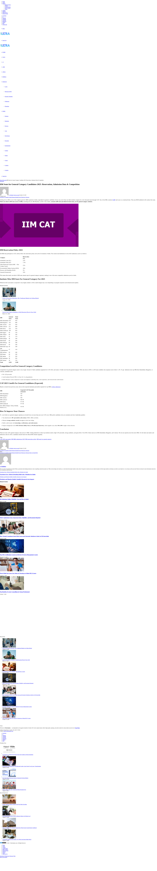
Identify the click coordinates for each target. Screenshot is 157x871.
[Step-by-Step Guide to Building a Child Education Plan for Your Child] (9, 310)
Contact (3, 10)
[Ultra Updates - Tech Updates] (9, 34)
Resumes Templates (9, 96)
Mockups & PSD (8, 91)
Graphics (6, 170)
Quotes (6, 160)
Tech (3, 57)
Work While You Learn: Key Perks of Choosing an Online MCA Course (18, 573)
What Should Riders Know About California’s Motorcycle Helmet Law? (16, 816)
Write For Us (4, 12)
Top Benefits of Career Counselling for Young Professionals (15, 591)
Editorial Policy (8, 4)
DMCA (6, 5)
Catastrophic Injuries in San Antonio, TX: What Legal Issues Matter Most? (16, 839)
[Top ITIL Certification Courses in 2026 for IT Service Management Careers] (12, 552)
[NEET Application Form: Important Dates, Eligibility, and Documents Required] (12, 515)
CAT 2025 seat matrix (5, 439)
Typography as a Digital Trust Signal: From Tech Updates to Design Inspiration (17, 754)
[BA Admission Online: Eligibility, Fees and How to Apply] (12, 496)
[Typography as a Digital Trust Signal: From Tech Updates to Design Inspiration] (9, 753)
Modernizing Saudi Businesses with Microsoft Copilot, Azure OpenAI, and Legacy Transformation (21, 766)
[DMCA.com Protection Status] (3, 843)
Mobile (4, 76)
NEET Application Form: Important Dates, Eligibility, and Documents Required (20, 517)
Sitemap (4, 11)
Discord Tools (5, 13)
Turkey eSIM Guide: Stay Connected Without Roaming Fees (14, 789)
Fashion (6, 150)
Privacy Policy (8, 8)
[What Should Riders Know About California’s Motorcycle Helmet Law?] (9, 815)
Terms (6, 9)
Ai (2, 62)
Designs (4, 81)
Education (7, 140)
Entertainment (7, 145)
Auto (6, 130)
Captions (6, 165)
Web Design (7, 135)
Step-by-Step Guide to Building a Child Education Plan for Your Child (19, 312)
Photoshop (7, 106)
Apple (4, 71)
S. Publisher (11, 195)
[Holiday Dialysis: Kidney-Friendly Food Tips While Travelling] (9, 803)
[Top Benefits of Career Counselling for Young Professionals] (12, 589)
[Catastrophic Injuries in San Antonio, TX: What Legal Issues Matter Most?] (9, 838)
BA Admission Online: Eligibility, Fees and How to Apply (14, 499)
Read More (77, 727)
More (3, 111)
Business (6, 116)
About (3, 2)
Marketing (7, 121)
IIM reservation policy (30, 439)
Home (3, 1)
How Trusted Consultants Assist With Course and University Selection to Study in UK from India (24, 536)
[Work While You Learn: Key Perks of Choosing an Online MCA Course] (12, 570)
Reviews (6, 126)
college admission (56, 386)
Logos (6, 86)
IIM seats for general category (44, 439)
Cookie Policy (5, 848)
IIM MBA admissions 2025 (18, 439)
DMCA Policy (5, 849)
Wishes (6, 155)
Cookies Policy (8, 7)
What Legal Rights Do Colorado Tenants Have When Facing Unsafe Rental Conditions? (19, 827)
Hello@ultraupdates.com (8, 731)
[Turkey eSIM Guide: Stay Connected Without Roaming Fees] (9, 788)
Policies (3, 3)
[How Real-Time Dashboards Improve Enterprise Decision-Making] (9, 776)
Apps (3, 67)
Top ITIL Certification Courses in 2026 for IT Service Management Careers (19, 554)
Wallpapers (7, 101)
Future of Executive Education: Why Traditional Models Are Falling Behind (20, 298)
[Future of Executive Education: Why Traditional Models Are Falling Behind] (9, 296)
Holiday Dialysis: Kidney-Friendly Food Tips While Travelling (14, 804)
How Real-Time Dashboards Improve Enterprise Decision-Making (15, 778)
